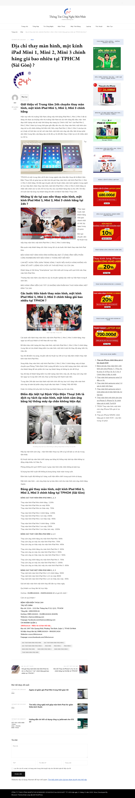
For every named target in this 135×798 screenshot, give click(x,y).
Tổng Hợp (36, 26)
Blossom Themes (17, 795)
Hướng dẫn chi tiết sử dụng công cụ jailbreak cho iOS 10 (51, 720)
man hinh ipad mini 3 (61, 649)
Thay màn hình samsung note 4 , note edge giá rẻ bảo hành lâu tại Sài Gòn (109, 392)
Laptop (88, 26)
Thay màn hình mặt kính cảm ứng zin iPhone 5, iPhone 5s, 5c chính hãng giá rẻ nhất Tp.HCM (109, 401)
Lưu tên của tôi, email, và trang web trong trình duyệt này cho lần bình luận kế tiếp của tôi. (42, 768)
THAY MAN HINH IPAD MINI (30, 652)
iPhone (18, 726)
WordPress (39, 795)
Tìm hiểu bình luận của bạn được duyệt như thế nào (67, 780)
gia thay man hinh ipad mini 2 (54, 642)
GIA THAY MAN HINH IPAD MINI (31, 642)
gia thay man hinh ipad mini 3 (32, 646)
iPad (32, 39)
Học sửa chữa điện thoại (17, 723)
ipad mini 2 (57, 646)
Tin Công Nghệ (48, 26)
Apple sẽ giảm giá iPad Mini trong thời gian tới (49, 690)
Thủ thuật (99, 26)
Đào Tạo (110, 26)
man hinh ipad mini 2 (44, 649)
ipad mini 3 (67, 646)
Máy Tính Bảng (76, 26)
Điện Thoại (61, 26)
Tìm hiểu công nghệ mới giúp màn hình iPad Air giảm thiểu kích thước (51, 705)
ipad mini (48, 646)
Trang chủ (24, 26)
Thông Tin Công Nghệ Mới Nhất (67, 16)
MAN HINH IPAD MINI (28, 649)
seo (15, 103)
